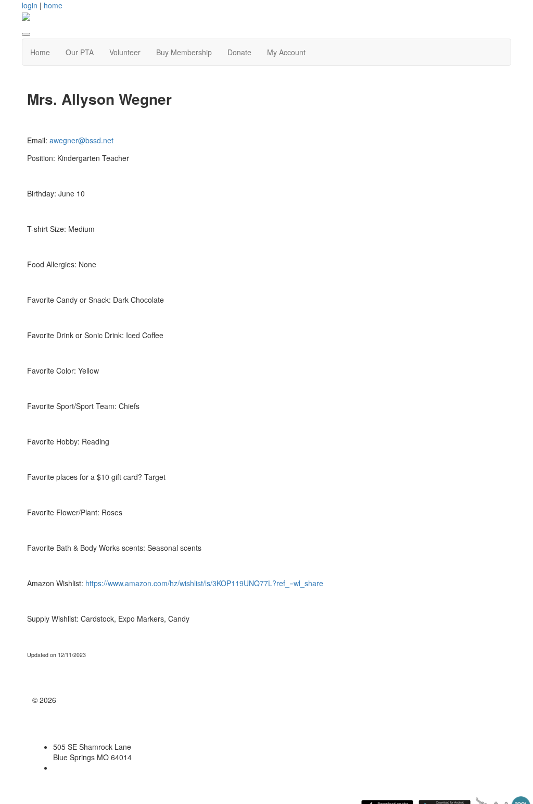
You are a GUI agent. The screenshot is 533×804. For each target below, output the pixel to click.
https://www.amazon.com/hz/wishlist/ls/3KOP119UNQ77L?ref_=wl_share (204, 583)
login (29, 5)
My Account (286, 52)
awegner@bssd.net (81, 140)
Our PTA (80, 52)
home (53, 5)
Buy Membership (184, 52)
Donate (239, 52)
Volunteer (125, 52)
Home (40, 52)
